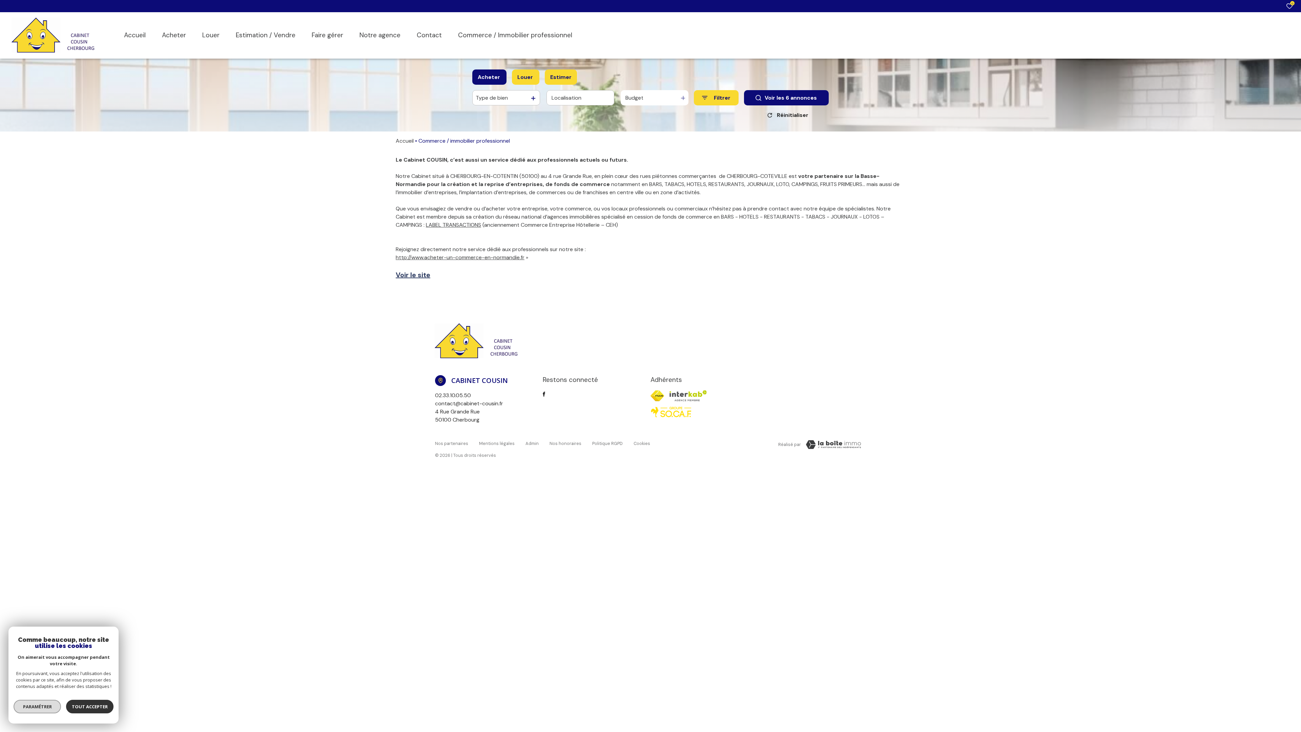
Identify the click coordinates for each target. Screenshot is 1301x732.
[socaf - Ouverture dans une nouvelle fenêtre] (671, 412)
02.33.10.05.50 (453, 395)
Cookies (642, 443)
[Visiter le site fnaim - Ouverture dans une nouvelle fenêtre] (657, 395)
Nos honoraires (565, 443)
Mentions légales (497, 443)
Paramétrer (37, 707)
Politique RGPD (607, 443)
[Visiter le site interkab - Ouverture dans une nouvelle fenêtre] (688, 395)
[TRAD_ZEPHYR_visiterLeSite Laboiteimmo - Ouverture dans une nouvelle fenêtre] (833, 444)
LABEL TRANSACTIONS (453, 224)
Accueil (405, 140)
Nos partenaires (451, 443)
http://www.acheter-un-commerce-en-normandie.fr (460, 257)
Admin (532, 443)
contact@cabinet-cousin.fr (469, 403)
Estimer (561, 77)
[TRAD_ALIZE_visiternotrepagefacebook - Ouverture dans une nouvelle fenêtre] (544, 394)
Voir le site (413, 274)
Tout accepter (90, 707)
